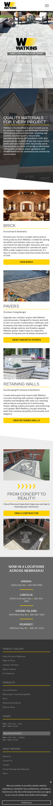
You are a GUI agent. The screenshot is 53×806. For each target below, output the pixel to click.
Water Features (9, 669)
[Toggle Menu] (47, 5)
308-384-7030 (37, 614)
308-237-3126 (36, 628)
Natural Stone (9, 707)
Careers (6, 765)
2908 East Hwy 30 (18, 628)
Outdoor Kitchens (10, 665)
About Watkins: (12, 749)
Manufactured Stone (12, 703)
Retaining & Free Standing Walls (16, 694)
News (5, 773)
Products (9, 682)
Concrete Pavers (10, 690)
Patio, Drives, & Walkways (14, 656)
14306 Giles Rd (18, 585)
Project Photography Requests (16, 769)
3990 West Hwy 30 (18, 614)
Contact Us (7, 760)
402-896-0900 (35, 585)
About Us (7, 756)
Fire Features (8, 673)
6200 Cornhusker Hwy (21, 598)
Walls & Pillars (9, 660)
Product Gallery (13, 649)
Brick (5, 698)
